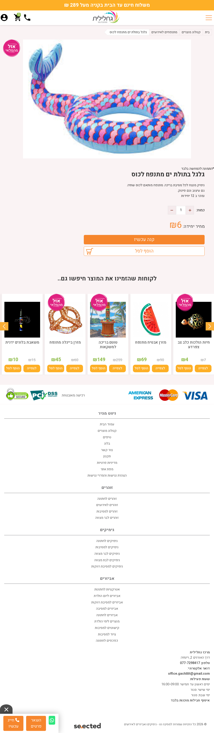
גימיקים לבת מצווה (107, 560)
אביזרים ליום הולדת (107, 595)
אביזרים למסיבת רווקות (107, 602)
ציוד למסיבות (107, 634)
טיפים (107, 437)
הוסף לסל (144, 251)
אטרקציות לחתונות (107, 589)
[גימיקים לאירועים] (105, 16)
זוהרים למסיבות (107, 511)
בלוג (107, 443)
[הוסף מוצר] (190, 210)
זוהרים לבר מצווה (107, 517)
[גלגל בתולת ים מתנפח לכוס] (107, 99)
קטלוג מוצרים (107, 430)
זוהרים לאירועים (107, 504)
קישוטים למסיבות (107, 627)
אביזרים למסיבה (107, 608)
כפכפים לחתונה (107, 640)
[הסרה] (172, 210)
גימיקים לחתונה (107, 540)
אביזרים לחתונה (107, 615)
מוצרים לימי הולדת (107, 621)
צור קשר (107, 450)
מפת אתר (107, 469)
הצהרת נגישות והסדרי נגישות (107, 475)
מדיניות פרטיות (107, 462)
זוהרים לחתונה (107, 498)
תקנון (107, 456)
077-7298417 (190, 662)
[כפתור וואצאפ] (52, 720)
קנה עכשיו (144, 239)
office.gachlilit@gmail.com (189, 673)
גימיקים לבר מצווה (107, 553)
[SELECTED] (87, 726)
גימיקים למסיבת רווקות (107, 566)
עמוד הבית (107, 424)
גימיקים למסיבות (107, 547)
